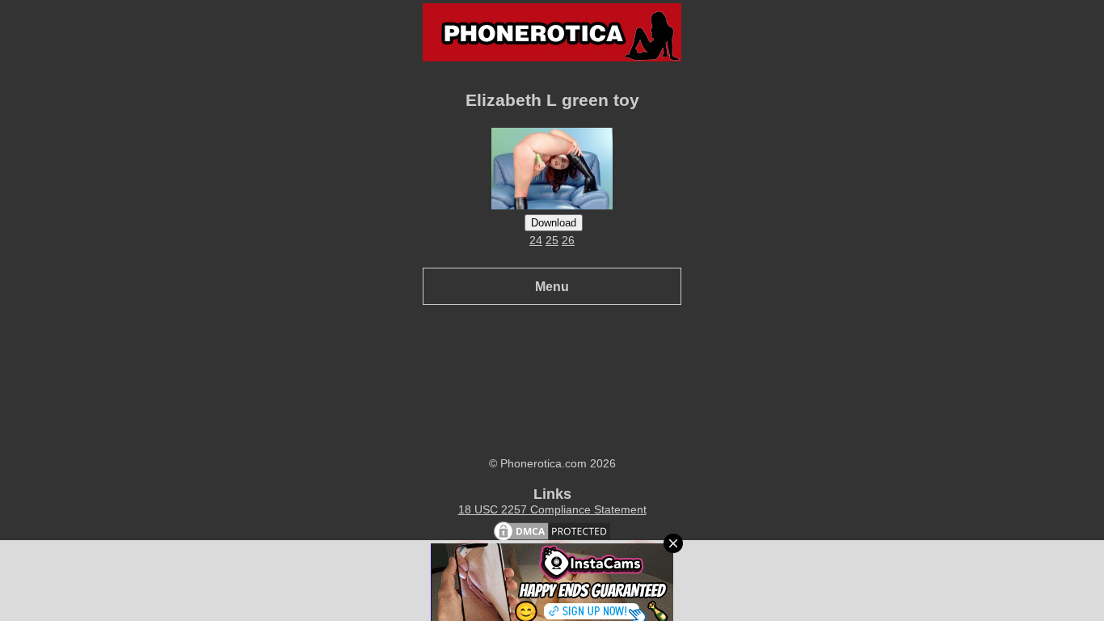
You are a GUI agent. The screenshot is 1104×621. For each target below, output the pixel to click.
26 (568, 240)
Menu (552, 286)
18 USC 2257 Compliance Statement (552, 509)
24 (535, 240)
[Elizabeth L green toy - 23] (552, 205)
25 (552, 240)
